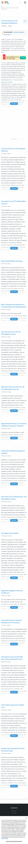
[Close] (26, 818)
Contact (14, 813)
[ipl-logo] (6, 3)
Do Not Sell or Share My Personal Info (14, 841)
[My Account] (25, 2)
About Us (13, 811)
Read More (14, 188)
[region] (14, 830)
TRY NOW (23, 58)
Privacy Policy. (5, 838)
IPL (2, 6)
